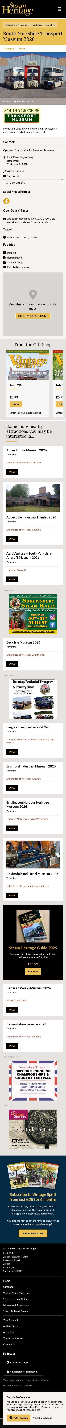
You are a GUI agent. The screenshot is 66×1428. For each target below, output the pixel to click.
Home (6, 1280)
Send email (13, 176)
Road (22, 48)
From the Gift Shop (33, 344)
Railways (10, 1000)
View (12, 471)
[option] (33, 78)
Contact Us (9, 1344)
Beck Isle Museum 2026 (23, 642)
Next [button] (62, 62)
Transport (9, 48)
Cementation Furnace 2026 (26, 1024)
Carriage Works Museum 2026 (28, 988)
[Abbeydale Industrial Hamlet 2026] (33, 498)
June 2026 (17, 385)
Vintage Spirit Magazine (16, 1292)
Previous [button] (3, 62)
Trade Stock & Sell (13, 1338)
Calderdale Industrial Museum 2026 (32, 874)
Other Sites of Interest (18, 462)
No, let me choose (42, 1418)
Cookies (45, 1380)
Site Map (28, 1385)
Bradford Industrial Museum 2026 (31, 766)
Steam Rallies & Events (15, 1311)
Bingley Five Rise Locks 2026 (27, 727)
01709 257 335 (15, 171)
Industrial (36, 529)
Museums (36, 462)
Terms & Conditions (13, 1380)
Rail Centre (22, 1000)
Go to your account (33, 315)
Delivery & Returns (12, 1385)
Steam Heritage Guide (15, 1298)
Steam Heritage (18, 9)
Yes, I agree (20, 1418)
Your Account (10, 1319)
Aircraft (22, 570)
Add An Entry (10, 1326)
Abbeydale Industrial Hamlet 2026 (31, 517)
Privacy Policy (32, 1380)
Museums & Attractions (17, 24)
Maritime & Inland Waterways (33, 739)
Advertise (8, 1332)
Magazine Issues (32, 412)
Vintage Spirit (16, 412)
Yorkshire (37, 24)
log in (30, 304)
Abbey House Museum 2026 (26, 450)
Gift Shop (8, 1286)
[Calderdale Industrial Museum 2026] (33, 854)
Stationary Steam (40, 886)
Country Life (38, 654)
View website (17, 182)
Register (15, 304)
